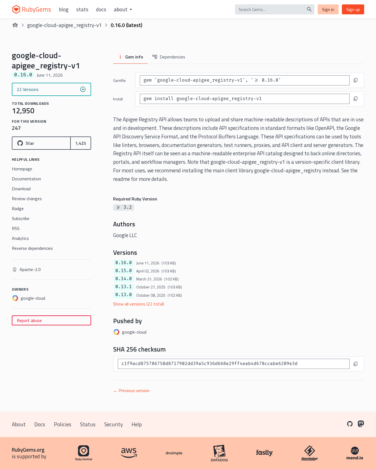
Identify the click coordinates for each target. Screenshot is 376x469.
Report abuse (29, 320)
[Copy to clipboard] (355, 80)
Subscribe (20, 218)
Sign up (353, 9)
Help (137, 424)
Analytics (20, 238)
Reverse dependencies (32, 248)
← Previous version (131, 390)
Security (113, 424)
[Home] (15, 25)
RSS (16, 228)
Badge (18, 208)
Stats (82, 9)
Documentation (26, 178)
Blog (64, 9)
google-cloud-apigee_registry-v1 (64, 25)
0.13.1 (123, 287)
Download (21, 188)
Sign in (328, 9)
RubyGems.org (28, 450)
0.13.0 (123, 295)
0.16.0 (123, 263)
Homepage (22, 168)
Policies (62, 424)
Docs (101, 9)
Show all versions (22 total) (138, 304)
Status (88, 424)
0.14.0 (123, 279)
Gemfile (119, 80)
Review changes (27, 198)
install (118, 99)
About (19, 424)
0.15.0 (123, 271)
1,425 (80, 143)
